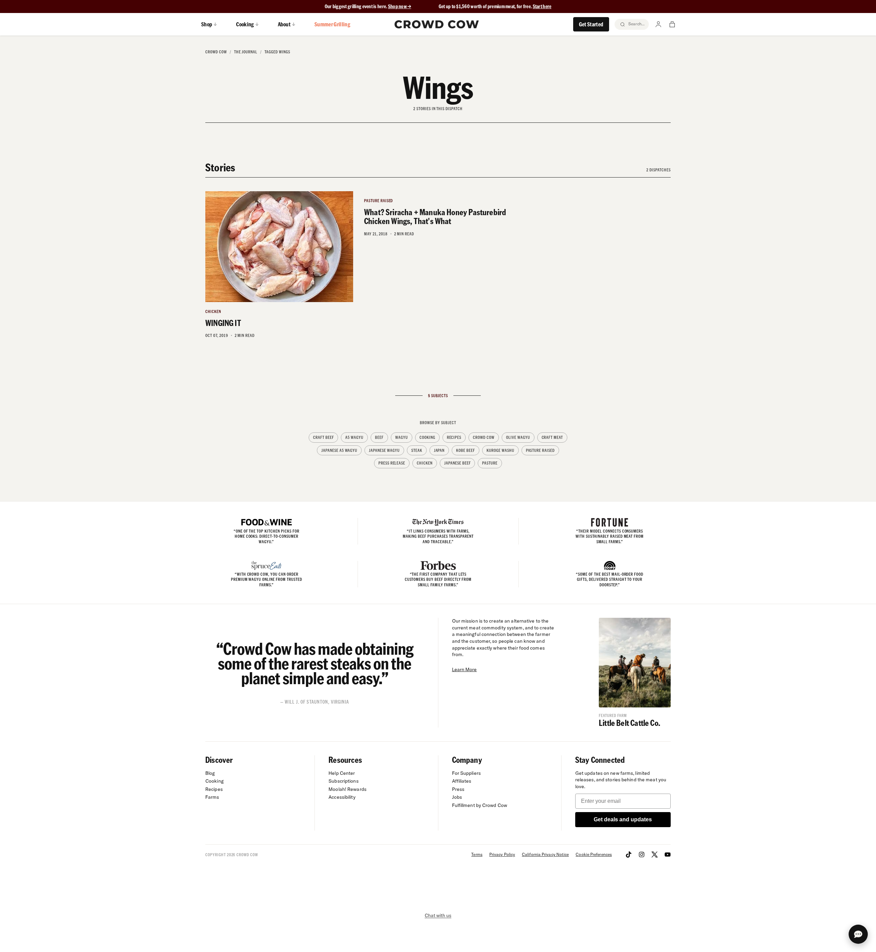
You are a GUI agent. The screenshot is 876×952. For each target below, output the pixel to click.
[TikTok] (629, 854)
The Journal (246, 51)
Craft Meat (552, 437)
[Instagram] (642, 854)
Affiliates (462, 781)
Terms (476, 854)
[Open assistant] (858, 934)
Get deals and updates (623, 819)
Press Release (391, 463)
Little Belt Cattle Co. (629, 722)
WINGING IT (223, 322)
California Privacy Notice (545, 854)
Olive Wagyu (518, 437)
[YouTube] (668, 854)
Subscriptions (343, 781)
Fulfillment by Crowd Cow (479, 805)
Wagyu (401, 437)
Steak (416, 450)
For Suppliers (466, 773)
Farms (212, 797)
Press (458, 789)
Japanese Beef (457, 463)
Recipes (454, 437)
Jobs (457, 797)
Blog (210, 773)
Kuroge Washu (500, 450)
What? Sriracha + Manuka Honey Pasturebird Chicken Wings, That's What (435, 216)
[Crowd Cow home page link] (437, 24)
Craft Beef (323, 437)
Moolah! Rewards (347, 789)
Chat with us (438, 915)
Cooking (427, 437)
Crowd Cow (216, 51)
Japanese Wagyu (384, 450)
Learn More (464, 669)
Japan (439, 450)
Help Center (341, 773)
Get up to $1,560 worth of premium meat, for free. (495, 6)
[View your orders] (672, 24)
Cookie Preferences (594, 854)
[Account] (658, 24)
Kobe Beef (465, 450)
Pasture (490, 463)
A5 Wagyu (354, 437)
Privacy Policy (502, 854)
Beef (379, 437)
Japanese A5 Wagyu (339, 450)
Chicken (425, 463)
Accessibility (341, 797)
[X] (655, 854)
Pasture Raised (540, 450)
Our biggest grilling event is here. (356, 6)
